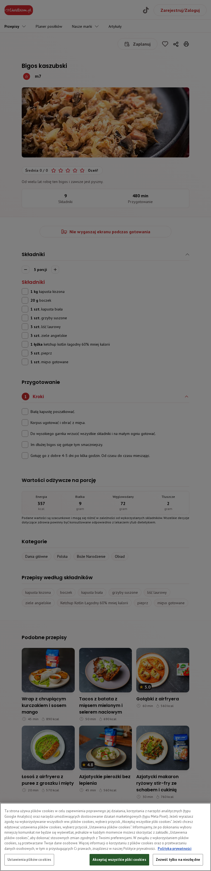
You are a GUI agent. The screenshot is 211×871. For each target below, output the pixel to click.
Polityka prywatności (174, 848)
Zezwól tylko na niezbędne (178, 859)
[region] (105, 837)
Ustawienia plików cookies (29, 859)
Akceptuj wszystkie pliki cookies (119, 859)
